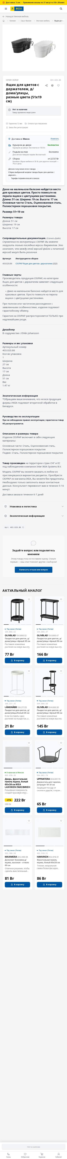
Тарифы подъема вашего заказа (25, 178)
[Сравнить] (52, 85)
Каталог (13, 21)
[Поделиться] (46, 85)
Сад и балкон (26, 21)
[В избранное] (58, 85)
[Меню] (5, 8)
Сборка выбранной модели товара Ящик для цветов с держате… (31, 173)
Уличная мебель (43, 21)
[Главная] (3, 20)
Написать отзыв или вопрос (33, 569)
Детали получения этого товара (22, 169)
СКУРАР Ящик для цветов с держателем (34, 263)
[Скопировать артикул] (23, 527)
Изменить (55, 139)
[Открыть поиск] (61, 8)
